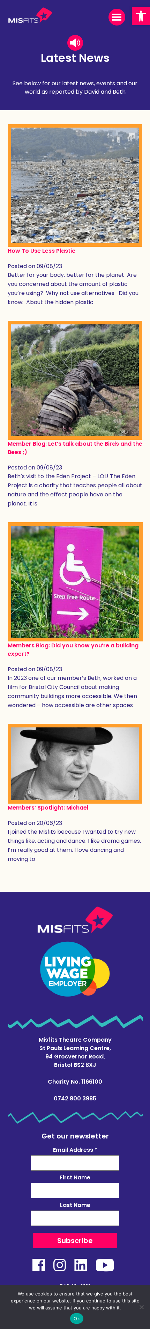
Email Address (75, 1150)
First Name (75, 1177)
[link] (141, 16)
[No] (141, 1306)
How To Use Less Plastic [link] (41, 251)
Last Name (75, 1205)
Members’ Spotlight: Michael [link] (48, 808)
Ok (77, 1318)
